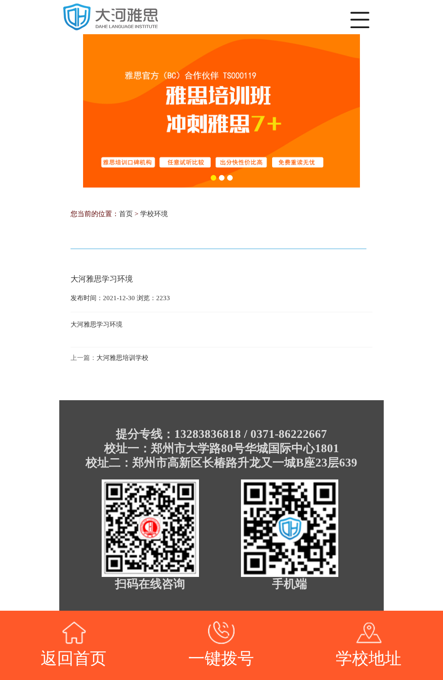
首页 (126, 213)
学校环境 (154, 213)
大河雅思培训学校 (122, 357)
